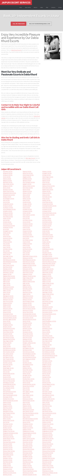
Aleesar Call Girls (27, 198)
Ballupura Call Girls (7, 308)
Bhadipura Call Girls (27, 426)
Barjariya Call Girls (46, 366)
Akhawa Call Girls (46, 191)
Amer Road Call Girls (8, 216)
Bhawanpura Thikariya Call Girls (49, 472)
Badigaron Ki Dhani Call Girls (29, 265)
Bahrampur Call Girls (8, 288)
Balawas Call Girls (46, 303)
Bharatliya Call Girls (46, 456)
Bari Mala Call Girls (27, 362)
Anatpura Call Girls (46, 225)
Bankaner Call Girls (27, 328)
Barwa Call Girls (26, 382)
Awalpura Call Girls (7, 252)
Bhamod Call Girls (46, 442)
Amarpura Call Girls (7, 205)
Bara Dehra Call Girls (27, 341)
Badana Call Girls (7, 258)
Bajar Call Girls (6, 294)
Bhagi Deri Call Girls (7, 429)
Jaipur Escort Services (16, 2)
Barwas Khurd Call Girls (28, 386)
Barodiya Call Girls (46, 377)
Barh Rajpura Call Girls (8, 357)
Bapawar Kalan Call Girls (48, 337)
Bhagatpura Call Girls (47, 427)
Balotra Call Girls (7, 310)
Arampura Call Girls (27, 234)
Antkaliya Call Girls (27, 232)
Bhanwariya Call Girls (28, 453)
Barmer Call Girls (46, 373)
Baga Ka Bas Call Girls (47, 272)
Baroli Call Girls (46, 379)
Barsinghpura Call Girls (8, 382)
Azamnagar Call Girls (8, 256)
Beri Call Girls (6, 422)
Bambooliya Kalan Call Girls (29, 314)
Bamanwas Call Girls (47, 312)
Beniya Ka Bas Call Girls (8, 420)
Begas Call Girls (26, 417)
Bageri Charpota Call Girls (9, 278)
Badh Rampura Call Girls (29, 261)
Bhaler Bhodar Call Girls (8, 438)
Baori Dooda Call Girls (28, 335)
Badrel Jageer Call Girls (48, 269)
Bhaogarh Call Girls (27, 454)
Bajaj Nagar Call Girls (47, 292)
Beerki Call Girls (7, 415)
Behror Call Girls (7, 418)
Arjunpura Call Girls (7, 238)
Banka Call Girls (46, 326)
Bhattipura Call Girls (27, 467)
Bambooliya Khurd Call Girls (9, 315)
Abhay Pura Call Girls (28, 173)
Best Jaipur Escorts (30, 158)
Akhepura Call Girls (46, 193)
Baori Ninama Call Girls (8, 337)
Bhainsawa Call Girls (47, 433)
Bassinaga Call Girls (7, 397)
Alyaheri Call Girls (46, 200)
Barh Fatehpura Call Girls (48, 352)
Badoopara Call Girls (27, 269)
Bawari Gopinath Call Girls (48, 398)
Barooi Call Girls (46, 380)
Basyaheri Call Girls (46, 397)
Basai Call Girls (26, 388)
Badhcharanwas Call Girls (29, 263)
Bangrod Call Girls (27, 324)
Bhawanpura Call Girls (28, 472)
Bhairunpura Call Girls (8, 436)
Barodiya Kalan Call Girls (28, 379)
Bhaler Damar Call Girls (47, 438)
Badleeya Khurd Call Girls (48, 265)
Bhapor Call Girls (7, 456)
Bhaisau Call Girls (27, 436)
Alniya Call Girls (46, 198)
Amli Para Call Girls (46, 220)
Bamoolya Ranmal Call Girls (29, 319)
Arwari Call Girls (26, 242)
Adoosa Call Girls (46, 178)
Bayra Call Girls (26, 402)
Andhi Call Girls (26, 227)
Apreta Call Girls (46, 232)
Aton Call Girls (6, 251)
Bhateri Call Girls (27, 463)
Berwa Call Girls (26, 422)
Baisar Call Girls (6, 292)
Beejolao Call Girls (27, 406)
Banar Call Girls (6, 321)
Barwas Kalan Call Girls (8, 386)
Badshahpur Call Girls (8, 272)
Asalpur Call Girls (46, 242)
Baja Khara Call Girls (27, 292)
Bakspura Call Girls (27, 299)
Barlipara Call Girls (46, 371)
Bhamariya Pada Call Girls (9, 442)
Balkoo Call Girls (7, 306)
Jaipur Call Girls (28, 7)
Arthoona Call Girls (7, 242)
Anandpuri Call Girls (47, 223)
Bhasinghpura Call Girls (47, 460)
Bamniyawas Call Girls (28, 317)
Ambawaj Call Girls (46, 211)
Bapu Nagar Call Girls (8, 341)
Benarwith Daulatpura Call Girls (30, 418)
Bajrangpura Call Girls (8, 296)
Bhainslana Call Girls (8, 435)
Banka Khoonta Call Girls (9, 328)
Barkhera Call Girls (27, 368)
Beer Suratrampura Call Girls (49, 413)
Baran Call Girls (6, 344)
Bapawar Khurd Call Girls (9, 339)
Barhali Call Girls (46, 359)
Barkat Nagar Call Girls (8, 368)
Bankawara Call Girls (47, 328)
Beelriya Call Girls (7, 409)
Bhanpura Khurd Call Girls (48, 451)
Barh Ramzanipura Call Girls (29, 357)
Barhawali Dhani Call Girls (9, 361)
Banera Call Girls (7, 323)
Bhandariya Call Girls (28, 445)
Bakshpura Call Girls (8, 299)
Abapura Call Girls (27, 171)
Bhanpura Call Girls (27, 451)
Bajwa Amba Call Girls (28, 296)
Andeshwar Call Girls (8, 227)
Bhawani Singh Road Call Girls (30, 471)
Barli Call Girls (6, 371)
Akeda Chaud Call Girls (8, 191)
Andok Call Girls (46, 227)
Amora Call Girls (26, 222)
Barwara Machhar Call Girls (29, 384)
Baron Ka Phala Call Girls (9, 380)
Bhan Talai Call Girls (27, 444)
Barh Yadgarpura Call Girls (29, 359)
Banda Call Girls (26, 321)
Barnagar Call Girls (27, 375)
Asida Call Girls (45, 243)
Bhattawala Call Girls (8, 467)
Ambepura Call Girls (8, 213)
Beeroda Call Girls (46, 415)
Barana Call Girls (27, 344)
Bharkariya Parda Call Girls (48, 458)
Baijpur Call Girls (7, 290)
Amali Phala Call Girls (47, 202)
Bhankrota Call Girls (7, 449)
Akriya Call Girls (26, 196)
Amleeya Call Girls (46, 218)
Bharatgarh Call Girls (27, 456)
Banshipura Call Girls (8, 330)
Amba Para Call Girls (47, 207)
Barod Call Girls (46, 375)
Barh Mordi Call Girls (8, 355)
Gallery (41, 7)
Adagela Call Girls (27, 177)
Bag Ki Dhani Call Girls (28, 272)
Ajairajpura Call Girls (7, 186)
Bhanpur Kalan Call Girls (9, 451)
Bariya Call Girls (26, 366)
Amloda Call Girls (7, 222)
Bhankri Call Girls (46, 447)
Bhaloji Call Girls (7, 440)
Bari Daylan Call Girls (47, 361)
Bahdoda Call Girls (27, 287)
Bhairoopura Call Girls (47, 435)
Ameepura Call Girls (8, 214)
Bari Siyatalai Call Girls (28, 364)
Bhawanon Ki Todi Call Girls (9, 472)
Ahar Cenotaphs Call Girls (29, 182)
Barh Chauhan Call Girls (8, 352)
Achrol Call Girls (7, 177)
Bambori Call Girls (46, 315)
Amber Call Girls (26, 213)
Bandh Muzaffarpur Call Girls (49, 321)
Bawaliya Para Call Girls (8, 398)
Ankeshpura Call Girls (47, 229)
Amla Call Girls (26, 218)
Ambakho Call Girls (7, 211)
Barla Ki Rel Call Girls (28, 370)
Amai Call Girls (6, 202)
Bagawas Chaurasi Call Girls (29, 276)
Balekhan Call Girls (27, 305)
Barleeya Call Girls (46, 370)
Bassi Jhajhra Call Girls (28, 395)
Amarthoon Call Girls (8, 207)
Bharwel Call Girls (27, 460)
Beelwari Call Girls (46, 409)
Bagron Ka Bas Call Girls (48, 283)
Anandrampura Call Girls (9, 225)
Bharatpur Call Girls (7, 458)
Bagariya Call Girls (7, 274)
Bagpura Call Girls (46, 281)
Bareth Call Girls (7, 346)
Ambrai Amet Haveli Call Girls (49, 213)
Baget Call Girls (6, 279)
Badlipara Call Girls (27, 267)
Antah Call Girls (46, 231)
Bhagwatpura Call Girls (47, 431)
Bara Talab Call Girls (47, 341)
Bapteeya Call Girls (27, 339)
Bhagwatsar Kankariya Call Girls (10, 433)
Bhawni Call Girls (46, 474)
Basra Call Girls (26, 389)
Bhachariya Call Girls (8, 424)
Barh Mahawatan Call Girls (48, 353)
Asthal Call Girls (46, 247)
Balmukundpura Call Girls (29, 308)
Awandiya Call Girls (46, 252)
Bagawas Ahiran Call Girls (9, 276)
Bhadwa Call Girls (7, 427)
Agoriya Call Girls (46, 180)
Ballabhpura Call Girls (47, 306)
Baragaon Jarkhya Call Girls (29, 343)
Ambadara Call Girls (47, 209)
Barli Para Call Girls (27, 371)
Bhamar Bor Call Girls (28, 440)
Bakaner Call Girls (46, 296)
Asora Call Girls (45, 245)
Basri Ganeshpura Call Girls (9, 391)
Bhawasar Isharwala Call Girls (30, 474)
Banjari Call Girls (26, 326)
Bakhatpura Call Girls (28, 297)
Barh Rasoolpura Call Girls (48, 357)
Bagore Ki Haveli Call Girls (29, 281)
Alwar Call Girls (26, 200)
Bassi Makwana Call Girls (48, 395)
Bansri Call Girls (46, 330)
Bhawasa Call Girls (7, 474)
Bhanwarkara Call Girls (47, 453)
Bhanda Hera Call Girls (47, 444)
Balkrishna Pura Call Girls (29, 306)
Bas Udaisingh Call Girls (8, 388)
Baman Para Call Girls (28, 312)
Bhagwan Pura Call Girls (8, 431)
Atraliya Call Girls (27, 251)
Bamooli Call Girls (46, 317)
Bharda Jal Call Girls (27, 458)
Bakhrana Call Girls (46, 297)
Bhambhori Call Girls (28, 442)
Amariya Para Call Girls (47, 204)
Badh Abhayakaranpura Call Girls (50, 258)
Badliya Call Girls (46, 267)
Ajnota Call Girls (26, 189)
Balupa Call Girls (7, 312)
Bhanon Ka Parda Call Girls (48, 449)
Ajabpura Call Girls (46, 184)
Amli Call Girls (6, 220)
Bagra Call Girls (6, 283)
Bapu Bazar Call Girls (47, 339)
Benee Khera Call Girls (47, 418)
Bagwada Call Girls (46, 285)
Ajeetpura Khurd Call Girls (48, 186)
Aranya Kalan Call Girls (28, 236)
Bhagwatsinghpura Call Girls (29, 433)
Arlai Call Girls (26, 238)
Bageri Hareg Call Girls (28, 278)
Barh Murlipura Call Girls (28, 355)
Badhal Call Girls (7, 263)
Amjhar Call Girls (7, 218)
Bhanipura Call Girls (47, 445)
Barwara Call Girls (46, 382)
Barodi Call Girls (26, 377)
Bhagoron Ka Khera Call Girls (49, 429)
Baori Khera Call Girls (47, 335)
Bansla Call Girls (26, 330)
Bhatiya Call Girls (7, 465)
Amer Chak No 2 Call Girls (48, 214)
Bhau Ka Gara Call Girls (28, 469)
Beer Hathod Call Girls (28, 411)
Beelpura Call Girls (27, 407)
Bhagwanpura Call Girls (28, 431)
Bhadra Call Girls (46, 426)
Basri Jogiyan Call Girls (28, 391)
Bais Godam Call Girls (47, 290)
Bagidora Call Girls (46, 279)
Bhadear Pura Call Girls (47, 424)
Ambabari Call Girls (27, 209)
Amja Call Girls (45, 216)
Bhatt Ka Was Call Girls (47, 465)
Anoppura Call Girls (27, 231)
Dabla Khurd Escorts (16, 50)
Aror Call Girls (45, 240)
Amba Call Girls (26, 207)
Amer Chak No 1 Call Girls (29, 214)
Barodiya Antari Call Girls (9, 379)
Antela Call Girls (7, 232)
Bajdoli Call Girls (26, 294)
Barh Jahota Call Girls (8, 353)
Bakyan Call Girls (46, 299)
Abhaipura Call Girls (7, 173)
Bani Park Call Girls (46, 324)
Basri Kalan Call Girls (47, 391)
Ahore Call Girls (46, 182)
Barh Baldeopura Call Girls (48, 348)
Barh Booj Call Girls (27, 350)
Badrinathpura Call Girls (28, 270)
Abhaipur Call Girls (46, 171)
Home (20, 7)
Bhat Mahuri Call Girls (28, 462)
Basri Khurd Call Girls (8, 393)
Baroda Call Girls (7, 377)
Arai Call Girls (6, 234)
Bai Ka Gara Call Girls (47, 288)
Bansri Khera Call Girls (8, 332)
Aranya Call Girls (7, 236)
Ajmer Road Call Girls (28, 187)
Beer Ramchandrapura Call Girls (30, 413)
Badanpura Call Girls (28, 258)
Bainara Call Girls (27, 290)
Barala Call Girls (46, 343)
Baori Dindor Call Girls (8, 335)
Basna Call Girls (6, 389)
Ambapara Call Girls (27, 211)
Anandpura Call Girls (28, 223)
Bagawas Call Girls (46, 274)
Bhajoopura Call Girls (47, 436)
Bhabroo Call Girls (46, 422)
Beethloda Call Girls (8, 417)
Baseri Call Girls (46, 388)
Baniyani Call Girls (7, 326)
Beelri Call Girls (46, 407)
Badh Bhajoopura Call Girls (29, 260)
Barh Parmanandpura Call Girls (49, 355)
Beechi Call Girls (46, 404)
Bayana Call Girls (7, 402)
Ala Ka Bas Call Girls (47, 196)
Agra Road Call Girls (7, 182)
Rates (47, 7)
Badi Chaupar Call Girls (8, 265)
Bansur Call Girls (46, 332)
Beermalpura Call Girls (28, 415)
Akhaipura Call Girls (27, 191)
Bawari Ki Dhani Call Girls (28, 400)
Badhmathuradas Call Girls (48, 263)
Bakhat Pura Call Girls (8, 297)
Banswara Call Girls (7, 333)
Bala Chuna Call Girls (8, 301)
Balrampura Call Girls (28, 310)
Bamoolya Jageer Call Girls (9, 319)
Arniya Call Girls (6, 240)
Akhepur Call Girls (27, 193)
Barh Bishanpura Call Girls (9, 350)
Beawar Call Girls (7, 404)
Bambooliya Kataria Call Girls (49, 314)
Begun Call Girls (46, 417)
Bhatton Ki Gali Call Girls (48, 467)
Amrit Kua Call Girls (7, 223)
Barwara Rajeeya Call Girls (48, 384)
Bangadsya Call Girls (8, 324)
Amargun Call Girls (27, 204)
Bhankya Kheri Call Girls (28, 449)
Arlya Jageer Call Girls (47, 238)
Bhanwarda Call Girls (8, 453)
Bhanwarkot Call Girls (8, 454)
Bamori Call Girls (46, 319)
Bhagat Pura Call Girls (28, 427)
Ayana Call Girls (6, 254)
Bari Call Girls (26, 361)
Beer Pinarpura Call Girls (9, 413)
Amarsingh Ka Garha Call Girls (49, 205)
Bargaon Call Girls (27, 346)
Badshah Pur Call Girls (47, 270)
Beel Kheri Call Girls (47, 406)
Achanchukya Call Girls (28, 175)
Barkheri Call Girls (46, 368)
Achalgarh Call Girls (46, 173)
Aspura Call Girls (27, 247)
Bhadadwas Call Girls (28, 424)
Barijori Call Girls (7, 366)
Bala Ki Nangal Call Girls (28, 301)
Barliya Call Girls (26, 373)
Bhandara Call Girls (7, 445)
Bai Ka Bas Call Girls (27, 288)
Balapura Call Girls (7, 303)
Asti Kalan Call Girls (7, 249)
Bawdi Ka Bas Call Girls (47, 400)
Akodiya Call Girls (7, 196)
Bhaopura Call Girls (47, 454)
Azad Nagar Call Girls (47, 254)
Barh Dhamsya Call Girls (28, 352)
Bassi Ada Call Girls (46, 393)
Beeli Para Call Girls (7, 407)
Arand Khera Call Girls (47, 234)
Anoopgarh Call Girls (8, 231)
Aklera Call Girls (26, 195)
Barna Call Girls (6, 375)
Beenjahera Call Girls (8, 411)
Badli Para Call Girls (7, 267)
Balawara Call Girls (27, 303)
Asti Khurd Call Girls (27, 249)
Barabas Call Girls (7, 343)
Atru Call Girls (45, 251)
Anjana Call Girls (26, 229)
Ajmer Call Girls (6, 187)
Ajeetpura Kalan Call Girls (29, 186)
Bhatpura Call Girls (27, 465)
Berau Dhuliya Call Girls (28, 420)
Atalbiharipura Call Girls (47, 249)
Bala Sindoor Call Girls (47, 301)
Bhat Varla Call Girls (47, 462)
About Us (35, 7)
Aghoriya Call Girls (27, 180)
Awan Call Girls (26, 252)
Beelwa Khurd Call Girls (28, 409)
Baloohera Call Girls (47, 308)
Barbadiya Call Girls (47, 344)
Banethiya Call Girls (27, 323)
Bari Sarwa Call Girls (7, 364)
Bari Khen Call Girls (7, 362)
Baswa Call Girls (26, 397)
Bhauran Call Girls (46, 469)
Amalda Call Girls (27, 202)
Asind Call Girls (6, 245)
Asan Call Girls (6, 243)
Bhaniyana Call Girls (7, 447)
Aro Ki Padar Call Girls (28, 240)
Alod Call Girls (6, 200)
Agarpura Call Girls (7, 180)
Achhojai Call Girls (46, 175)
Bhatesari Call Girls (46, 463)
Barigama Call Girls (46, 364)
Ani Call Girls (6, 229)
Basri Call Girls (45, 389)
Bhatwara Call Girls (7, 469)
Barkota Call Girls (7, 370)
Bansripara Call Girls (27, 332)
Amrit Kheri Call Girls (47, 222)
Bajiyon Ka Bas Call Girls (48, 294)
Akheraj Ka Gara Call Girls (9, 195)
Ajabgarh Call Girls (27, 184)
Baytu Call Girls (46, 402)
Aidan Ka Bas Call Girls (8, 184)
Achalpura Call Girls (7, 175)
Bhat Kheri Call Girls (7, 462)
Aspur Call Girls (6, 247)
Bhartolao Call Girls (7, 460)
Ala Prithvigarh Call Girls (8, 198)
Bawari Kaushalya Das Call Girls (10, 400)
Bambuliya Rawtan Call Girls (10, 317)
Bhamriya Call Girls (7, 444)
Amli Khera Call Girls (27, 220)
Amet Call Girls (26, 216)
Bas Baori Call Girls (46, 386)
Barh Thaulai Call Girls (8, 359)
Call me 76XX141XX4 (19, 23)
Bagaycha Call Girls (46, 276)
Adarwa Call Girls (7, 178)
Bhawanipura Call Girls (47, 471)
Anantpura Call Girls (27, 225)
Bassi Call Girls (26, 393)
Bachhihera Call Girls (47, 256)
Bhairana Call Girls (27, 435)
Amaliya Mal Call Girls (8, 204)
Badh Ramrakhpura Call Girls (49, 261)
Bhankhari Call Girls (27, 447)
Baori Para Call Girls (27, 337)
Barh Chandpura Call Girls (48, 350)
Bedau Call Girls (26, 404)
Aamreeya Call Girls (7, 171)
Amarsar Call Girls (27, 205)
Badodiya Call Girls (7, 269)
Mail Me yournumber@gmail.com (39, 23)
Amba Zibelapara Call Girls (9, 209)
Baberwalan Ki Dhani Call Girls (30, 256)
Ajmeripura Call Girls (8, 189)
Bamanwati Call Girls (8, 314)
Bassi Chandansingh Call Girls (10, 395)
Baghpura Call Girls (27, 279)
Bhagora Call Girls (27, 429)
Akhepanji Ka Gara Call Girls (9, 193)
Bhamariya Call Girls (47, 440)
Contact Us (53, 7)
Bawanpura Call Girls (28, 398)
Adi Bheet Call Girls (27, 178)
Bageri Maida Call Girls (47, 278)
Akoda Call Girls (46, 195)
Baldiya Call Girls (7, 305)
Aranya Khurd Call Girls (47, 236)
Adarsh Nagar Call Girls (47, 177)
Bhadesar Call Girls (7, 426)
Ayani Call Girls (26, 254)
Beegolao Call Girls (7, 406)
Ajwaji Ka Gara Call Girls (47, 189)
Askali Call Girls (26, 245)
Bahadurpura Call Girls (8, 287)
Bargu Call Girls (46, 346)
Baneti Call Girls (46, 323)
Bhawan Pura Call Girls (8, 471)
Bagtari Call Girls (26, 285)
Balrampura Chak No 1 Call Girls (50, 310)
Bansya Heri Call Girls (28, 333)
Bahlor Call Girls (46, 287)
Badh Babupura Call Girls (9, 260)
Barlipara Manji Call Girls (8, 373)
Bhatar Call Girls (7, 463)
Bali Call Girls (45, 305)
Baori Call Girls (45, 333)
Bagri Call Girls (26, 283)
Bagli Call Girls (6, 281)
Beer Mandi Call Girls (47, 411)
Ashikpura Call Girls (27, 243)
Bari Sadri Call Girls (46, 362)
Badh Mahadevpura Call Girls (10, 261)
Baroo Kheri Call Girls (28, 380)
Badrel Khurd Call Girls (8, 270)
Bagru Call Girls (6, 285)
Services (59, 7)
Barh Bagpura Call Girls (28, 348)
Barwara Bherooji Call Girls (9, 384)
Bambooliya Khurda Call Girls (30, 315)
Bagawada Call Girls (27, 274)
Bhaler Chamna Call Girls (29, 438)
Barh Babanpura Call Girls (9, 348)
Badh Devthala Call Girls (48, 260)
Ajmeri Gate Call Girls (47, 187)
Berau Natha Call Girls (47, 420)
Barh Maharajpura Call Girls (29, 353)
